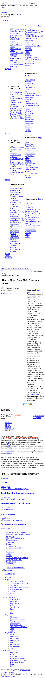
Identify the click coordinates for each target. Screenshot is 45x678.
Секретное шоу (8, 514)
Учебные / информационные (31, 57)
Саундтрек (29, 113)
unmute (10, 449)
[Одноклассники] (29, 404)
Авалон (4, 482)
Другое (27, 129)
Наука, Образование (32, 225)
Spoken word (29, 119)
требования (9, 429)
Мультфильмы (30, 164)
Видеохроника (30, 148)
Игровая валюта (31, 38)
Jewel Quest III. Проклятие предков (17, 493)
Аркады (28, 48)
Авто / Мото (29, 146)
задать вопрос (25, 670)
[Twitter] (26, 404)
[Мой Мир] (31, 404)
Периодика (29, 207)
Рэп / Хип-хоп (30, 87)
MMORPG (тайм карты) (34, 36)
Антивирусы (10, 574)
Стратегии (29, 40)
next (8, 453)
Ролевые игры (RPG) (33, 46)
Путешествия (30, 154)
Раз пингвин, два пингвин (13, 524)
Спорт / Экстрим (31, 173)
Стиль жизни (30, 169)
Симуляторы (29, 44)
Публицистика (30, 231)
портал (16, 5)
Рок (26, 91)
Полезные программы (18, 619)
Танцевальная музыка (33, 95)
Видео (40, 138)
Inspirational (29, 123)
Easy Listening (30, 80)
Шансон (28, 109)
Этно (27, 101)
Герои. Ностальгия (32, 30)
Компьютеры (30, 227)
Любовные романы (32, 217)
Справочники (30, 229)
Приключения (30, 219)
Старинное (29, 223)
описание (8, 423)
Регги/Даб (28, 99)
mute (9, 447)
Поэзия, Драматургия (33, 221)
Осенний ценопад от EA (34, 32)
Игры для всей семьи (33, 59)
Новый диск (5, 487)
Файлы (7, 431)
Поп (26, 107)
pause (9, 445)
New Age (28, 127)
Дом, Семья (29, 203)
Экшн (27, 42)
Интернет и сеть (16, 625)
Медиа (7, 425)
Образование (14, 617)
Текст (12, 629)
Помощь (8, 578)
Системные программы (18, 627)
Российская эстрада (32, 105)
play (8, 443)
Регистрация (5, 13)
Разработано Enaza (8, 676)
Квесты (27, 54)
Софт (7, 615)
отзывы (8, 427)
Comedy (28, 117)
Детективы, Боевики (32, 213)
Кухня (27, 171)
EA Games (28, 50)
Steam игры (29, 34)
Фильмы (28, 160)
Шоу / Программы (31, 167)
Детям (27, 52)
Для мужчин (29, 152)
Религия (28, 233)
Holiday (27, 125)
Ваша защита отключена (16, 568)
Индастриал (29, 97)
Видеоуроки (29, 156)
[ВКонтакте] (24, 404)
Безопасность (15, 623)
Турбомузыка (10, 597)
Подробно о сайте (7, 672)
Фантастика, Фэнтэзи (33, 211)
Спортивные (29, 61)
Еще (11, 595)
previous (10, 451)
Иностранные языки (17, 621)
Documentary (29, 121)
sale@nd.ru (35, 394)
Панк (27, 89)
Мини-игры (29, 63)
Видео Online (10, 633)
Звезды (27, 175)
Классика (28, 82)
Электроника (30, 93)
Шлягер (28, 111)
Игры (40, 26)
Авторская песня (31, 103)
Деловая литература (32, 209)
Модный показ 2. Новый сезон (15, 503)
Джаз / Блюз (29, 84)
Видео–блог (29, 144)
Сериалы (28, 162)
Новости (28, 166)
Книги (40, 199)
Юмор (27, 158)
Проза (27, 215)
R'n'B (27, 85)
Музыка (28, 75)
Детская (28, 115)
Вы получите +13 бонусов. (22, 417)
